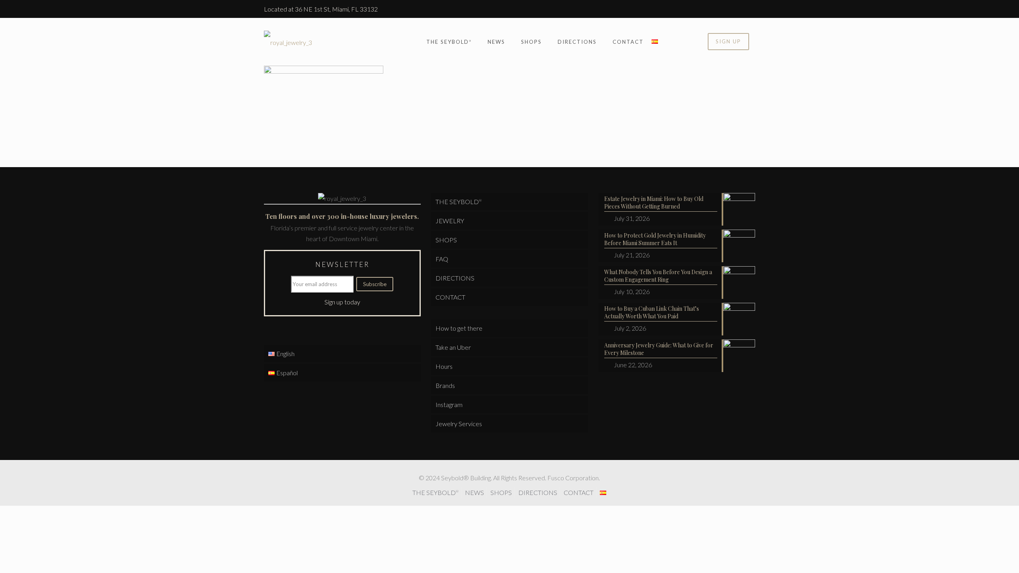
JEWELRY (449, 220)
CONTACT (450, 297)
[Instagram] (751, 9)
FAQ (441, 259)
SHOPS (446, 240)
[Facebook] (740, 9)
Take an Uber (453, 347)
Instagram (449, 404)
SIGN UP (728, 41)
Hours (444, 366)
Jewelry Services (458, 423)
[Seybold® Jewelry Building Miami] (288, 42)
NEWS (474, 492)
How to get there (458, 328)
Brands (445, 385)
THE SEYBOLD (458, 201)
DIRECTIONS (454, 278)
